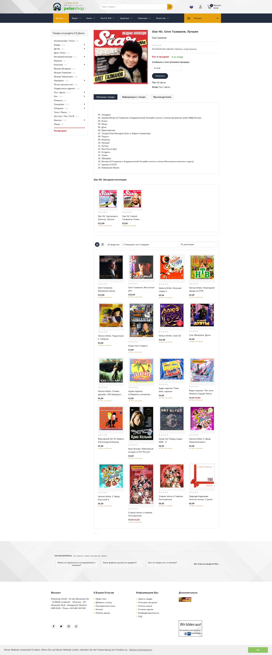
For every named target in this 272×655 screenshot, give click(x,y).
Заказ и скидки (145, 599)
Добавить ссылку (104, 602)
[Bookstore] (69, 7)
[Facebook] (53, 626)
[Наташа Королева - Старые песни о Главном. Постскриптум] (171, 475)
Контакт (99, 609)
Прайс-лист (101, 599)
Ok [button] (258, 650)
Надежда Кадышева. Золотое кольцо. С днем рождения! (200, 499)
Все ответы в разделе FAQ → (207, 564)
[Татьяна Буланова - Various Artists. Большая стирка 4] (171, 267)
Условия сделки (145, 609)
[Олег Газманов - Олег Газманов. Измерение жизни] (111, 267)
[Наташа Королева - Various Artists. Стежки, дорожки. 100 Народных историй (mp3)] (111, 371)
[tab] (105, 97)
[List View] (102, 244)
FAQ (140, 616)
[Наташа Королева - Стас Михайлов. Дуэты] (202, 315)
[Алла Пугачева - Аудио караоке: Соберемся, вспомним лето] (141, 371)
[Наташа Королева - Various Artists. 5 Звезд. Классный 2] (111, 476)
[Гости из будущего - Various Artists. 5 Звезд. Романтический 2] (202, 418)
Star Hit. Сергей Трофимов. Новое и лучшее (131, 219)
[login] (201, 6)
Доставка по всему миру (74, 5)
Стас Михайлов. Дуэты (200, 335)
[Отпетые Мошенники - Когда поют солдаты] (141, 320)
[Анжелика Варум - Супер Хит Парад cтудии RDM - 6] (171, 418)
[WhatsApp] (76, 626)
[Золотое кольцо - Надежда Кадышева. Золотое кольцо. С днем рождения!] (202, 475)
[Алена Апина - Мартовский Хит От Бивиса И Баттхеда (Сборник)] (111, 418)
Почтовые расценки (147, 602)
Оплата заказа (145, 606)
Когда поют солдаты (138, 346)
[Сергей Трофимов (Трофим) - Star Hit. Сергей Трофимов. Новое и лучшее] (132, 198)
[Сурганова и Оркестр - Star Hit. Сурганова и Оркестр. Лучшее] (108, 198)
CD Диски (161, 82)
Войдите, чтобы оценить (186, 49)
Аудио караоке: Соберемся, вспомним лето (139, 394)
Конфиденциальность (148, 613)
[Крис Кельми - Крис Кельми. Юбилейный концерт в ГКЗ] (141, 423)
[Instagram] (68, 626)
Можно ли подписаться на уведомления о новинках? (76, 564)
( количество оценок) (162, 49)
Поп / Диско (164, 87)
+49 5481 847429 (71, 3)
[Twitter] (61, 626)
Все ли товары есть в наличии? (162, 563)
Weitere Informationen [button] (140, 650)
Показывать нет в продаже (137, 245)
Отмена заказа (103, 613)
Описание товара (105, 97)
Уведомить (160, 76)
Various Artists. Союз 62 (170, 336)
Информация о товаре (134, 97)
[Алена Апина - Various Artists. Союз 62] (171, 315)
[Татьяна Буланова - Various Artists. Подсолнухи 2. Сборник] (111, 315)
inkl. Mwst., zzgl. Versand (104, 225)
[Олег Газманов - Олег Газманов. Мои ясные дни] (141, 267)
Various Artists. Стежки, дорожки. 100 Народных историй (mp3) (109, 394)
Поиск (170, 7)
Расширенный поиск (105, 606)
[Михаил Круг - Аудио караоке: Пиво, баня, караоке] (171, 369)
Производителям (162, 97)
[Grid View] (97, 244)
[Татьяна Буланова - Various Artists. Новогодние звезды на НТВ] (202, 267)
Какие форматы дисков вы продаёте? (120, 563)
